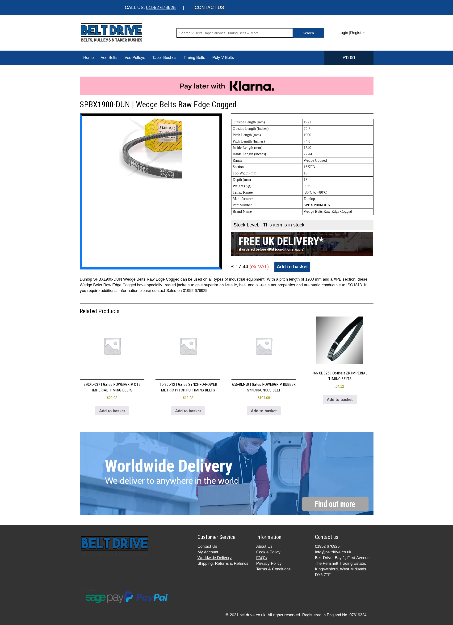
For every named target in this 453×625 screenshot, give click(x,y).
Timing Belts (194, 57)
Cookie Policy (268, 552)
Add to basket (292, 266)
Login (343, 32)
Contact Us (207, 546)
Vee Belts (109, 57)
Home (88, 57)
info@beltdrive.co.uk (333, 552)
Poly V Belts (223, 57)
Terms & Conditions (273, 569)
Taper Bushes (164, 57)
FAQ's (261, 558)
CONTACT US (209, 7)
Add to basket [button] (112, 411)
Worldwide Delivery (214, 558)
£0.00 (349, 58)
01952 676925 (161, 7)
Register (357, 32)
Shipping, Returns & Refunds (222, 563)
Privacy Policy (269, 563)
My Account (207, 552)
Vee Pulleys (135, 57)
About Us (264, 546)
